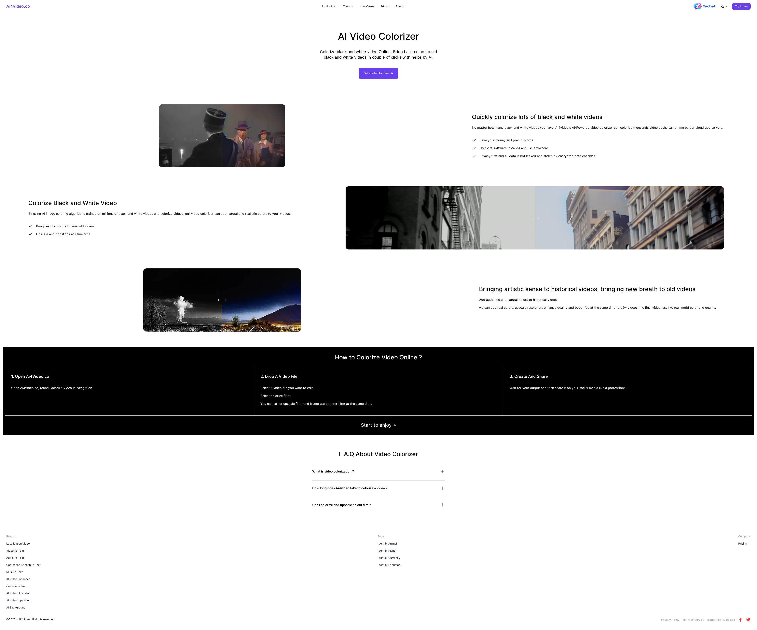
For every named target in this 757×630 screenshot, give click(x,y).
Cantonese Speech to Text (23, 564)
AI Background (15, 607)
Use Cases (367, 6)
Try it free (741, 6)
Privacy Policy (670, 619)
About (399, 6)
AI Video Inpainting (18, 600)
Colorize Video (15, 586)
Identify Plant (386, 550)
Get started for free (376, 73)
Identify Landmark (389, 564)
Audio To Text (15, 557)
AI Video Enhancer (18, 579)
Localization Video (18, 543)
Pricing (384, 6)
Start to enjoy (376, 425)
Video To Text (15, 550)
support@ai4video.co (721, 619)
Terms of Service (693, 619)
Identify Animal (387, 543)
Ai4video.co (18, 6)
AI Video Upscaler (17, 593)
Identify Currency (389, 557)
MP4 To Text (14, 572)
